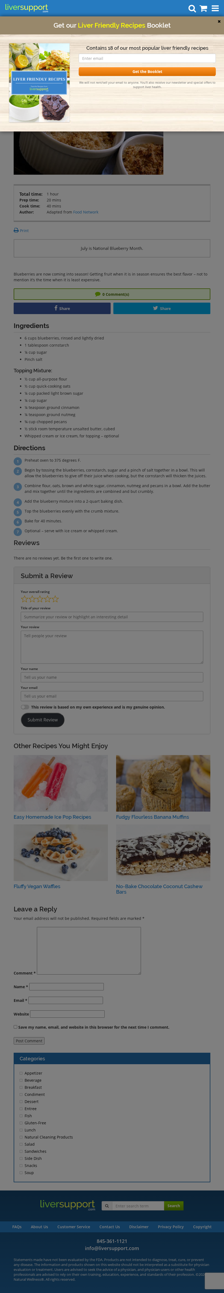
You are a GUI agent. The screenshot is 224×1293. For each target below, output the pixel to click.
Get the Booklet (147, 71)
